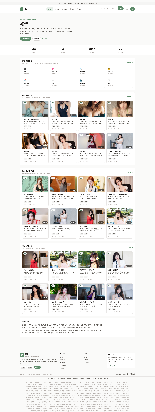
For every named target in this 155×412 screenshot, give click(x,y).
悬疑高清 (132, 374)
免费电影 (62, 362)
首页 (51, 9)
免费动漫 (62, 368)
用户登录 (86, 357)
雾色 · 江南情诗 (85, 194)
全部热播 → (130, 97)
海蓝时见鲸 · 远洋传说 (31, 227)
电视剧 (65, 9)
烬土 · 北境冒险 (85, 227)
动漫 (73, 9)
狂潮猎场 (54, 151)
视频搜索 (36, 39)
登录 (127, 9)
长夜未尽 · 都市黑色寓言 (31, 119)
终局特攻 (110, 119)
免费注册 (86, 360)
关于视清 (86, 362)
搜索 (121, 8)
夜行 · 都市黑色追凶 (30, 194)
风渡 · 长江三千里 (29, 302)
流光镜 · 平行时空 (113, 302)
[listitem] (35, 71)
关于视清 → (45, 39)
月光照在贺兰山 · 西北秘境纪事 (117, 194)
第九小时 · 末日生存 (114, 227)
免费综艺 (125, 374)
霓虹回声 (82, 151)
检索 (80, 9)
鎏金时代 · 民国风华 (58, 302)
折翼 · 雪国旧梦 (113, 270)
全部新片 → (130, 247)
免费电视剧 (63, 365)
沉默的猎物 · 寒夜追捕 (87, 302)
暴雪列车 (26, 151)
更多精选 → (130, 172)
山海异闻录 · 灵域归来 (87, 270)
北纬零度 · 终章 (57, 227)
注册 (132, 9)
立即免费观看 (26, 39)
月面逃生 (54, 119)
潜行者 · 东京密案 (57, 194)
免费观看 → (130, 62)
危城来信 (82, 119)
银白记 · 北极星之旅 (114, 151)
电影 (58, 9)
